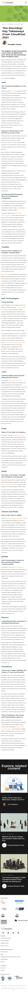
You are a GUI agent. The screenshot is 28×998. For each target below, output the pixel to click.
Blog (2, 954)
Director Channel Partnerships (9, 484)
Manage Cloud (4, 943)
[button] (26, 2)
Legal (16, 985)
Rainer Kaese (4, 274)
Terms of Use (11, 985)
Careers (3, 970)
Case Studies (4, 959)
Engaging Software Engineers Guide (10, 956)
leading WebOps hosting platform (15, 518)
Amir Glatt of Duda (17, 435)
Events (2, 962)
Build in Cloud (4, 945)
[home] (12, 2)
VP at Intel (13, 91)
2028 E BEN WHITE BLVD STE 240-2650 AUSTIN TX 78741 (13, 989)
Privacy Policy (4, 985)
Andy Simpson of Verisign (14, 380)
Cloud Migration (5, 940)
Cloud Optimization (6, 938)
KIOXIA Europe (18, 567)
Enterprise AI (4, 951)
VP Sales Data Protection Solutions (14, 342)
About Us (3, 968)
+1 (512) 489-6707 (23, 985)
